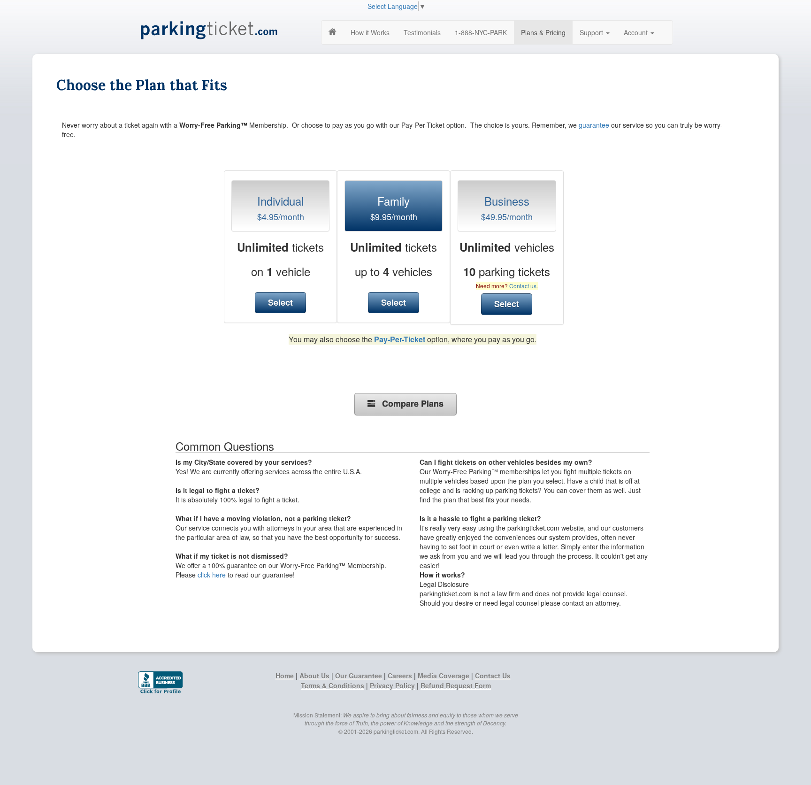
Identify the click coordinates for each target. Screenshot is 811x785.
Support (592, 32)
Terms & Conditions (332, 685)
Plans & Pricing (543, 32)
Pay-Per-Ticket (399, 339)
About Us (314, 675)
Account (637, 32)
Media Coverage (443, 675)
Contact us (522, 286)
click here (212, 574)
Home (284, 675)
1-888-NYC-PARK (481, 32)
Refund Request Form (456, 685)
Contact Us (493, 675)
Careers (400, 675)
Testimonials (422, 32)
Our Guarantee (358, 675)
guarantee (594, 125)
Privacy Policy (392, 685)
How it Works (370, 32)
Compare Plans (409, 403)
